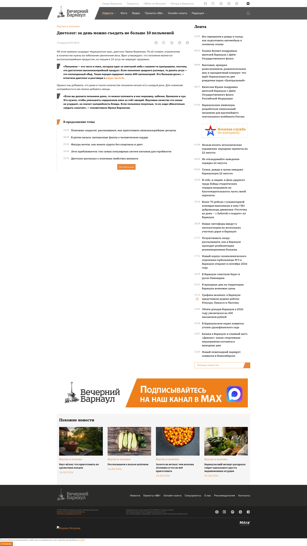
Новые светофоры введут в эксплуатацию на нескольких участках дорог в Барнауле (221, 227)
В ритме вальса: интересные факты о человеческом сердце (109, 137)
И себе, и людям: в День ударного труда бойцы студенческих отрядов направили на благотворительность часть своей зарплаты (224, 187)
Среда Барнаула (112, 3)
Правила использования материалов (71, 512)
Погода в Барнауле (182, 3)
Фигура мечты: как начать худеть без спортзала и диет (107, 144)
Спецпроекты (193, 495)
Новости (135, 495)
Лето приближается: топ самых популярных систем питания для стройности (121, 151)
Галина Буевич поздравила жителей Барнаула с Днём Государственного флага (219, 54)
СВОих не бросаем (155, 3)
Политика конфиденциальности (69, 514)
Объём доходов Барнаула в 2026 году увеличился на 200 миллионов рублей (222, 313)
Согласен (6, 543)
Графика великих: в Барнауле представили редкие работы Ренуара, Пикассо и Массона (221, 298)
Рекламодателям (224, 495)
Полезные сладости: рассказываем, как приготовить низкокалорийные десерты (123, 130)
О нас (207, 495)
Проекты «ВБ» (151, 495)
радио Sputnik (115, 78)
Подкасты (133, 3)
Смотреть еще (126, 166)
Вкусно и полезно (70, 459)
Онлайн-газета (172, 495)
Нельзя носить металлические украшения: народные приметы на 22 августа (225, 148)
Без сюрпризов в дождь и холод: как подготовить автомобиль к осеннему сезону (222, 40)
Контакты (244, 495)
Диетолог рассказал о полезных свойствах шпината (104, 158)
